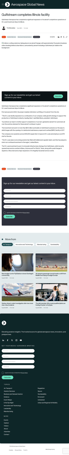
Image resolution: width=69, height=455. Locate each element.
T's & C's (25, 450)
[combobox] (34, 206)
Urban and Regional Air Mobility (47, 403)
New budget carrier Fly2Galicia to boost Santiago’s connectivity (17, 274)
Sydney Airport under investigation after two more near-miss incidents (17, 304)
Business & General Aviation (25, 37)
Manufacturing (8, 411)
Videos (6, 426)
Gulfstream (36, 37)
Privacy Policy (26, 212)
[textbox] (32, 206)
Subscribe (58, 96)
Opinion (6, 423)
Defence (6, 397)
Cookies (11, 450)
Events (6, 420)
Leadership (7, 408)
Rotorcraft (41, 397)
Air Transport (8, 388)
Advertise (7, 432)
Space (40, 391)
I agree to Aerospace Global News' (18, 212)
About (6, 429)
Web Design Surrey (50, 449)
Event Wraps (8, 400)
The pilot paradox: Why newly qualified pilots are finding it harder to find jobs (50, 304)
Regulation (41, 388)
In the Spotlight (8, 403)
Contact (6, 434)
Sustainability (42, 394)
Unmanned (41, 400)
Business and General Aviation (13, 394)
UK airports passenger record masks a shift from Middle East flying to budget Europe (51, 274)
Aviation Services (11, 37)
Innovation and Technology (12, 406)
